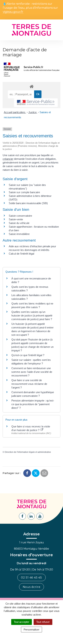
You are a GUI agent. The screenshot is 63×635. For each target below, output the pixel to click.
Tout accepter (21, 621)
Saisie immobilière (19, 233)
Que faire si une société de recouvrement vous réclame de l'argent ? (29, 384)
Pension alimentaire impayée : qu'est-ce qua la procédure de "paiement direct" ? (32, 404)
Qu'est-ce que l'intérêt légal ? (27, 355)
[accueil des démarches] (31, 86)
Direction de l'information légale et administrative (28, 452)
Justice (32, 112)
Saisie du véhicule (19, 223)
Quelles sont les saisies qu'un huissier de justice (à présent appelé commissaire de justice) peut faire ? (31, 315)
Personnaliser (31, 629)
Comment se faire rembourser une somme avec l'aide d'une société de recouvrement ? (31, 372)
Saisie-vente (16, 219)
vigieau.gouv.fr (13, 11)
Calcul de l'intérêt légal (21, 253)
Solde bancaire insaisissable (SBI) (28, 203)
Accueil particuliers (15, 112)
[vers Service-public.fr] (36, 102)
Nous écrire (31, 587)
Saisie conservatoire (20, 215)
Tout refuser (43, 621)
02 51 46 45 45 (31, 577)
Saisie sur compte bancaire (24, 192)
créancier (8, 158)
